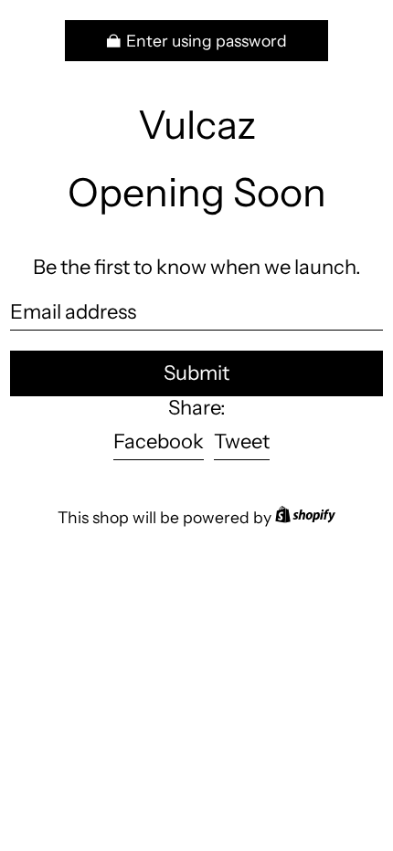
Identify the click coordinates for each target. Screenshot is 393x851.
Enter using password (206, 40)
